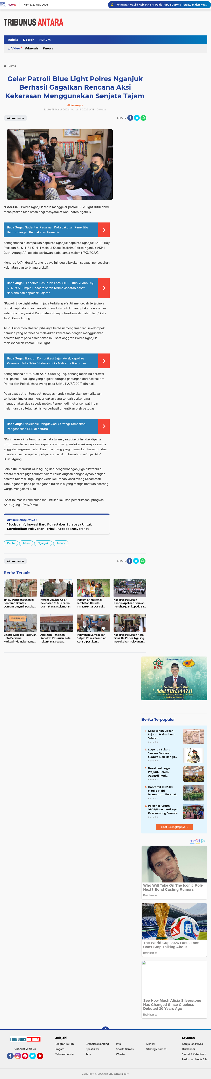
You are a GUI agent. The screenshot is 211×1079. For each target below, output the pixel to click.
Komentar (17, 561)
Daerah (28, 40)
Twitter (34, 1061)
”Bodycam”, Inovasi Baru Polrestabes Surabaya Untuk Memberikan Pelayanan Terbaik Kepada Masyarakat (49, 526)
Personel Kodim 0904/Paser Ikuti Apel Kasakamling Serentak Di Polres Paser (163, 809)
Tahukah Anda (64, 1054)
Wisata (120, 1054)
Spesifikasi (92, 1049)
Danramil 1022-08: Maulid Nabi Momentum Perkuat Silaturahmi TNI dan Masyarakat (162, 790)
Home (11, 5)
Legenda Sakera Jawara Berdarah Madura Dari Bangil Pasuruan (161, 753)
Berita (11, 543)
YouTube (43, 1061)
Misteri (150, 1043)
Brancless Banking (97, 1043)
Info (118, 1043)
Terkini (61, 543)
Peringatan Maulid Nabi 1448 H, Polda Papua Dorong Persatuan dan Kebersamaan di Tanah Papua (161, 4)
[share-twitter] (137, 118)
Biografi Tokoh (64, 1043)
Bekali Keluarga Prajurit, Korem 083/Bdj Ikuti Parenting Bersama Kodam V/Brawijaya (161, 772)
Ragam (59, 1049)
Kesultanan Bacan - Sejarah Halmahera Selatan (161, 734)
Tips (88, 1054)
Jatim (26, 543)
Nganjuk (43, 543)
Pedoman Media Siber (195, 1059)
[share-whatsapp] (143, 118)
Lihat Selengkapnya (173, 827)
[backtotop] (105, 1030)
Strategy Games (156, 1049)
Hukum (45, 40)
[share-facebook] (130, 118)
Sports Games (125, 1049)
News (49, 48)
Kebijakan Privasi (192, 1043)
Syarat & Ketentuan (194, 1054)
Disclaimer (188, 1049)
